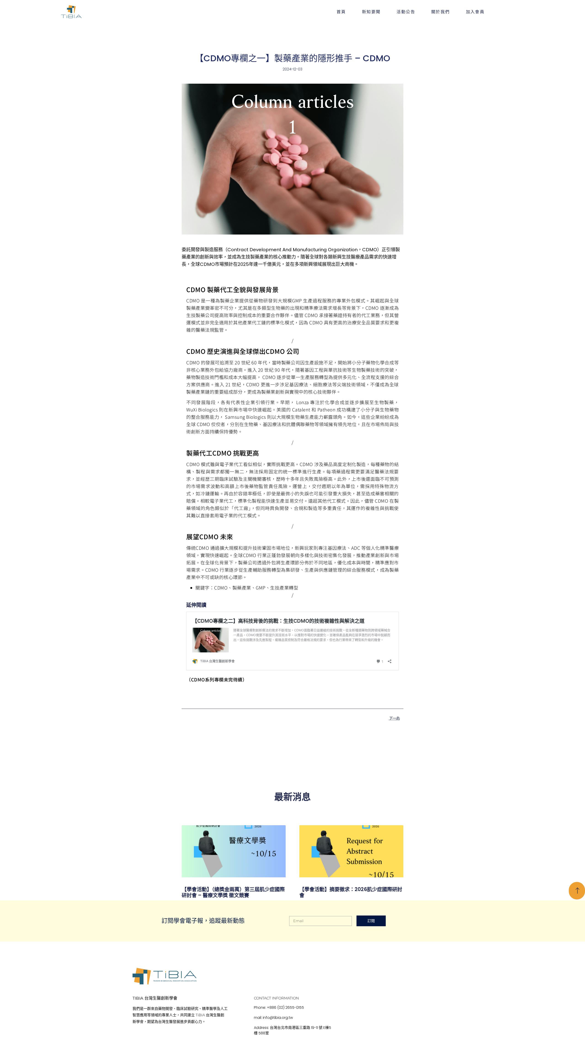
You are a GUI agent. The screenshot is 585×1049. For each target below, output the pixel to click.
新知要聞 (371, 11)
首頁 (341, 11)
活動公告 (405, 11)
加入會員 (475, 11)
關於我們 (440, 11)
